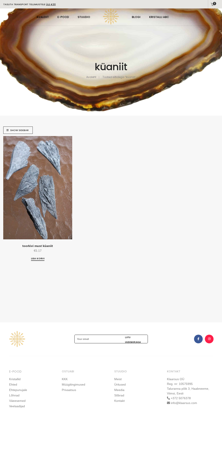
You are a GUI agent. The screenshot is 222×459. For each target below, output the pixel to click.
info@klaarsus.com (184, 403)
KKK (65, 379)
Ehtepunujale (18, 390)
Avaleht (91, 77)
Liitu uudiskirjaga (133, 339)
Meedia (119, 390)
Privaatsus (69, 390)
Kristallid (15, 379)
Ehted (13, 384)
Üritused (120, 384)
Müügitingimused (73, 384)
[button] (37, 258)
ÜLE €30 (51, 4)
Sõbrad (119, 395)
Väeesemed (17, 400)
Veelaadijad (17, 406)
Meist (118, 379)
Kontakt (119, 400)
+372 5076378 (180, 398)
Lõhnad (14, 395)
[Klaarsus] (111, 23)
